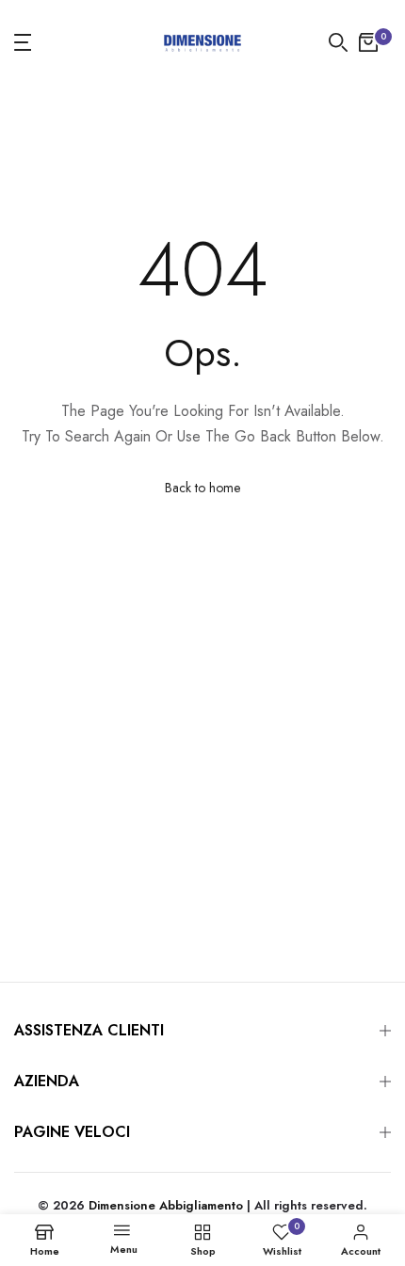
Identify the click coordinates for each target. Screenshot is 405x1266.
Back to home (202, 487)
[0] (368, 42)
